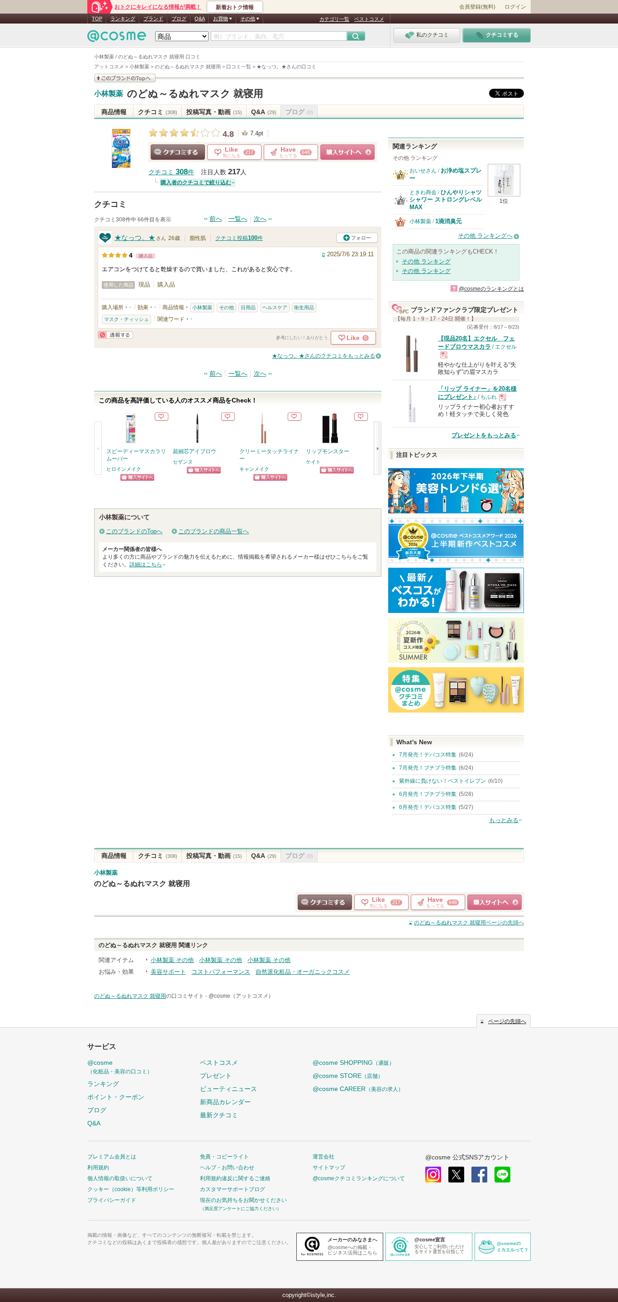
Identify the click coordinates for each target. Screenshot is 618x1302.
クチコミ (157, 111)
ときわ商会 (423, 192)
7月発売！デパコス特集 (427, 755)
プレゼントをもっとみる (484, 435)
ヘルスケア (274, 307)
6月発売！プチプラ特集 (427, 794)
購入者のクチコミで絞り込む (196, 182)
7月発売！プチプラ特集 (427, 768)
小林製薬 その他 (172, 960)
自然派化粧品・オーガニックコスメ (303, 971)
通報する (115, 335)
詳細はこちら (145, 564)
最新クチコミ (219, 1115)
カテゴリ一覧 (334, 19)
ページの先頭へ (469, 922)
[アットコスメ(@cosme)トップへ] (116, 38)
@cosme (119, 1067)
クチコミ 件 (171, 172)
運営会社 (323, 1157)
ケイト (313, 461)
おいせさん (423, 171)
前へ (215, 218)
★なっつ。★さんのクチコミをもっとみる (323, 356)
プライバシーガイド (111, 1200)
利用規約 (98, 1167)
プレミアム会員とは (111, 1157)
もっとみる (503, 820)
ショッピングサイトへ (347, 152)
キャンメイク (254, 469)
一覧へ (237, 218)
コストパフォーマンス (220, 971)
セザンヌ (183, 461)
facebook (479, 1174)
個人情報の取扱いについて (119, 1178)
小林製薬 (108, 94)
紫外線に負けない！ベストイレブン (442, 781)
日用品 (248, 307)
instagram (433, 1174)
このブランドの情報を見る (125, 78)
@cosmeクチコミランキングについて (359, 1178)
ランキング (122, 18)
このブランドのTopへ (134, 531)
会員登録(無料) (477, 7)
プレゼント (216, 1075)
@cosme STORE (348, 1075)
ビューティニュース (228, 1088)
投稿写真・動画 (214, 111)
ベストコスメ (369, 19)
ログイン (515, 7)
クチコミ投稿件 (239, 238)
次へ (260, 218)
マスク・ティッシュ (126, 319)
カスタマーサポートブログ (232, 1189)
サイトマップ (329, 1167)
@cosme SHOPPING (354, 1062)
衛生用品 (304, 307)
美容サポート (168, 971)
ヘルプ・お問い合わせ (227, 1167)
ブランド (153, 18)
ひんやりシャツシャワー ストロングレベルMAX (445, 200)
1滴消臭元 (448, 221)
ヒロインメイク (123, 469)
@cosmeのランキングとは (491, 289)
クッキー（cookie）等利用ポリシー (130, 1189)
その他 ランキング (426, 261)
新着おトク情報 (235, 7)
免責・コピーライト (224, 1157)
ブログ (178, 18)
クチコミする (178, 152)
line (502, 1174)
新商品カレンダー (225, 1102)
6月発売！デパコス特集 (427, 807)
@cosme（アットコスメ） (241, 996)
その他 (226, 307)
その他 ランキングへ (485, 235)
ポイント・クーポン (115, 1097)
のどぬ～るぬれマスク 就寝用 (195, 93)
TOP (97, 18)
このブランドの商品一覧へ (213, 531)
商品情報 (114, 111)
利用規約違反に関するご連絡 (235, 1178)
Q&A (200, 18)
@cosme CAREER (358, 1088)
